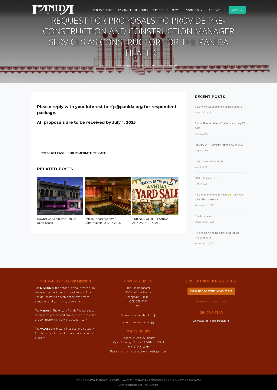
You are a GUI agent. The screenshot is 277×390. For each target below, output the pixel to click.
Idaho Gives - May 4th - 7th (209, 161)
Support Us (160, 10)
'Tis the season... (204, 216)
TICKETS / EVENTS (103, 10)
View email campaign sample (211, 301)
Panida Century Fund (133, 10)
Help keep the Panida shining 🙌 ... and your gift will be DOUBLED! (219, 197)
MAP (138, 306)
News (176, 10)
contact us (124, 351)
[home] (53, 9)
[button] (194, 10)
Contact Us (217, 10)
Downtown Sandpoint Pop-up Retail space (56, 221)
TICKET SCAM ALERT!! (206, 178)
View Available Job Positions (211, 320)
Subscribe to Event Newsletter (211, 291)
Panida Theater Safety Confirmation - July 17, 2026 (103, 221)
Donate (237, 9)
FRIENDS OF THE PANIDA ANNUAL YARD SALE (150, 221)
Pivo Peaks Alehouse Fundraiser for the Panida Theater (217, 235)
